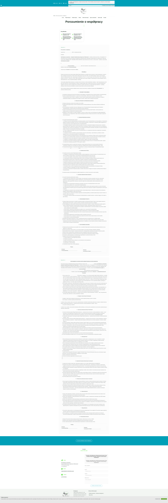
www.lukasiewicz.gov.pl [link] (99, 314)
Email (86, 469)
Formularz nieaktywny (108, 5)
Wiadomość (87, 477)
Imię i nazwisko (87, 465)
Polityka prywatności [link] (92, 493)
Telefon (86, 473)
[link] (1, 5)
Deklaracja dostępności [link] (99, 493)
